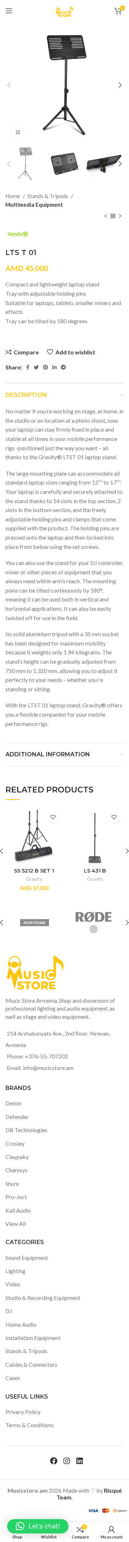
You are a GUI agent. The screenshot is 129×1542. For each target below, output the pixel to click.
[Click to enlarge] (18, 132)
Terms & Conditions (29, 1424)
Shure (12, 1183)
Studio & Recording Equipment (42, 1297)
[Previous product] (105, 216)
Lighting (15, 1270)
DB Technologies (26, 1129)
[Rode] (93, 923)
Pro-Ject (16, 1196)
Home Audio (21, 1324)
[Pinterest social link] (45, 367)
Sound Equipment (26, 1257)
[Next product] (120, 216)
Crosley (14, 1143)
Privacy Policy (22, 1411)
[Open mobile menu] (9, 11)
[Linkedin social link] (54, 367)
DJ (8, 1310)
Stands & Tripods (48, 196)
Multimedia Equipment (34, 204)
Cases (12, 1377)
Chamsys (16, 1170)
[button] (37, 1526)
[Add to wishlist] (53, 817)
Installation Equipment (33, 1337)
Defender (17, 1116)
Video (12, 1284)
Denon (13, 1103)
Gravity (34, 879)
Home (13, 196)
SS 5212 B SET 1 (34, 871)
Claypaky (17, 1156)
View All (15, 1223)
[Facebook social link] (28, 367)
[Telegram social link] (63, 367)
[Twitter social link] (36, 367)
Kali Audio (18, 1210)
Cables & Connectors (31, 1364)
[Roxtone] (34, 923)
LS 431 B (95, 871)
